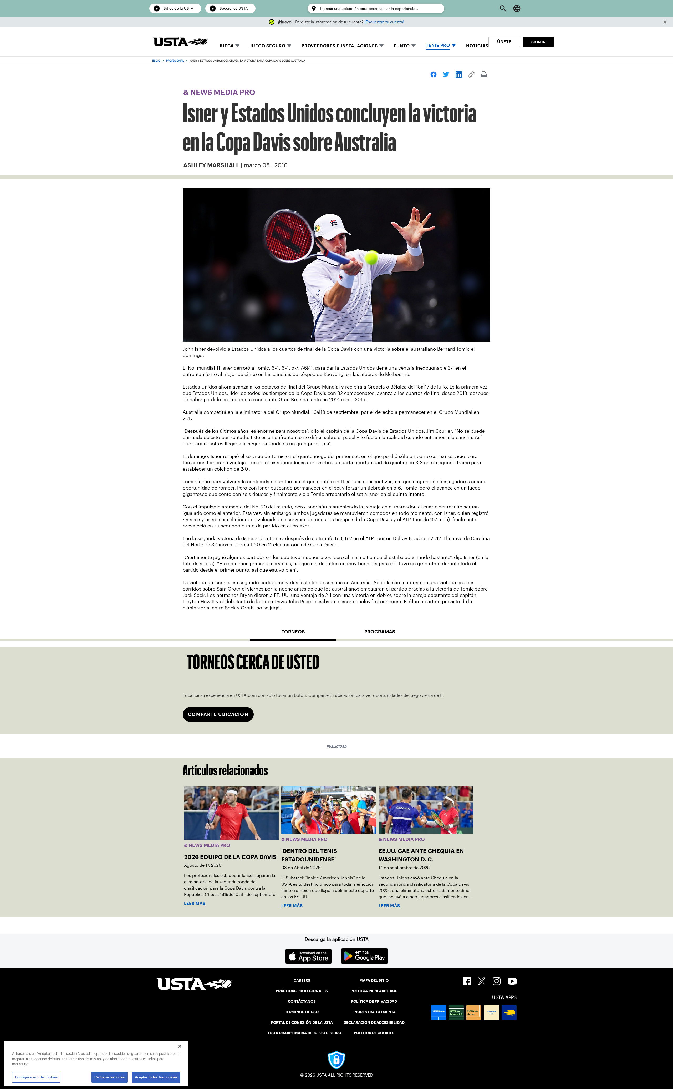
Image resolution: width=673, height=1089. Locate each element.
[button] (665, 22)
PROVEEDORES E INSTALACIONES (340, 45)
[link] (433, 74)
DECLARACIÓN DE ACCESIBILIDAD (374, 1022)
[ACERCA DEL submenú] (413, 45)
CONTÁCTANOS (302, 1001)
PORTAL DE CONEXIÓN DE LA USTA (302, 1022)
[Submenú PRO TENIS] (453, 46)
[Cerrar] (180, 1046)
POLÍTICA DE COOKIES (374, 1033)
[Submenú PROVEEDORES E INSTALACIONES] (381, 45)
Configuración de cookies (36, 1077)
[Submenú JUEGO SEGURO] (289, 45)
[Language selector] (517, 8)
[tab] (293, 634)
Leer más (194, 903)
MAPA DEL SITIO (374, 980)
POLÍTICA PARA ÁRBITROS (373, 991)
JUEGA (226, 45)
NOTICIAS (477, 45)
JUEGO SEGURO (267, 45)
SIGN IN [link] (538, 42)
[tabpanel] (336, 690)
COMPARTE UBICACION (218, 714)
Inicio (156, 60)
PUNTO (402, 45)
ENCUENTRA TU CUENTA (374, 1012)
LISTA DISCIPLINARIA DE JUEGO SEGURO (304, 1033)
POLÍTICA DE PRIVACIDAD (374, 1001)
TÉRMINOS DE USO (302, 1012)
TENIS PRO (438, 45)
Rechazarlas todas (109, 1077)
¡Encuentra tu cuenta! (384, 22)
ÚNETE (504, 41)
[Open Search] (503, 8)
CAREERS (302, 980)
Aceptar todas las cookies (156, 1077)
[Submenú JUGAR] (237, 45)
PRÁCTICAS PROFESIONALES (302, 991)
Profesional (175, 60)
